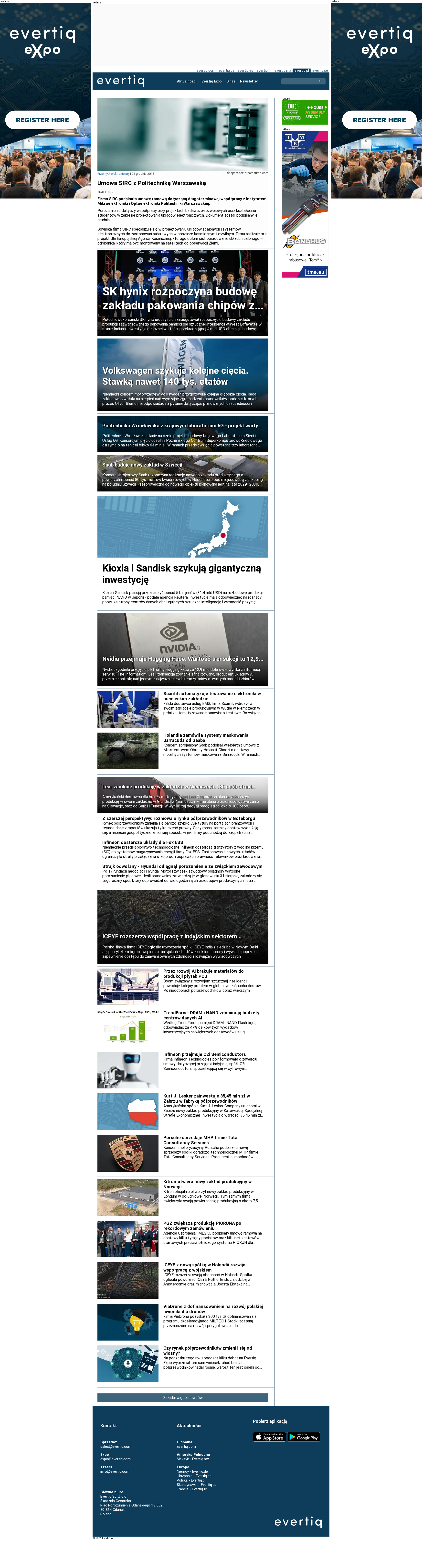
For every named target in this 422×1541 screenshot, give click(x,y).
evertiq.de (226, 70)
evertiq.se (320, 70)
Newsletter (249, 81)
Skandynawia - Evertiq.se (197, 1485)
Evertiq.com (186, 1446)
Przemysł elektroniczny (113, 173)
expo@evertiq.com (115, 1459)
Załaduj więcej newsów (183, 1397)
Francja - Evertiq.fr (192, 1489)
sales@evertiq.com (115, 1446)
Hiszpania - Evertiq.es (194, 1476)
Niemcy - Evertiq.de (192, 1471)
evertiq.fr (264, 70)
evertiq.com (206, 70)
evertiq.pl (302, 70)
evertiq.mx (282, 70)
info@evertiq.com (114, 1471)
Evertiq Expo (211, 81)
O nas (230, 81)
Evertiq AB (120, 81)
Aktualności (187, 81)
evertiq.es (245, 70)
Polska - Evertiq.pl (191, 1480)
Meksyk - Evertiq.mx (193, 1459)
